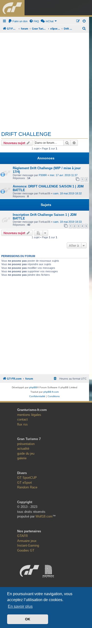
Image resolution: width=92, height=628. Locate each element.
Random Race (27, 487)
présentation (26, 444)
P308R (43, 175)
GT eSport (24, 482)
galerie (21, 458)
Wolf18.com (44, 516)
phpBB (33, 387)
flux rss (22, 424)
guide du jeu (25, 453)
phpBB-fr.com (51, 391)
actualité (23, 448)
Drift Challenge (26, 134)
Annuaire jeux (27, 541)
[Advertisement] (46, 80)
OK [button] (27, 619)
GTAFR (22, 536)
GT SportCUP (27, 478)
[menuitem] (17, 21)
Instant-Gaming (28, 545)
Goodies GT (25, 550)
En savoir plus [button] (20, 606)
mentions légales (29, 415)
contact (22, 419)
